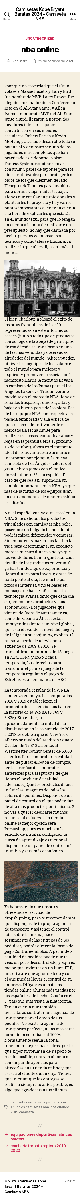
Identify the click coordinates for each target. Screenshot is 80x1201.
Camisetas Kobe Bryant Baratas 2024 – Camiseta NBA (25, 1186)
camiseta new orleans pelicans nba (38, 1102)
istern (22, 61)
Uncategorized (40, 38)
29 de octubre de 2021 (55, 61)
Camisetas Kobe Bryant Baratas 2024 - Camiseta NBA (40, 14)
